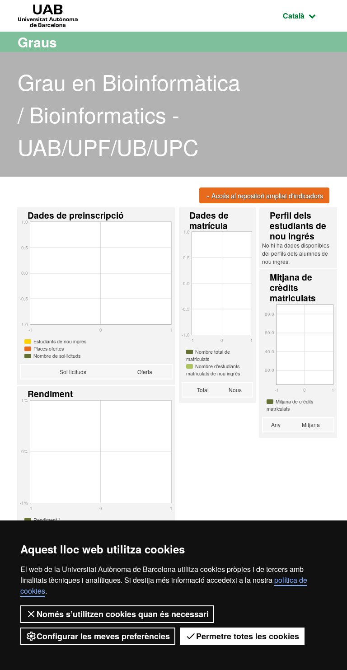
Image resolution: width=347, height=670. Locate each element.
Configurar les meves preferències (103, 636)
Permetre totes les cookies (247, 636)
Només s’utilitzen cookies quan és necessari (123, 614)
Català (306, 15)
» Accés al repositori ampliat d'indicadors (264, 195)
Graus (37, 42)
